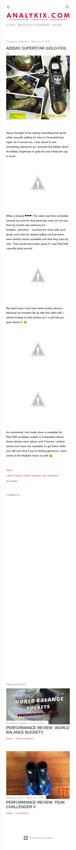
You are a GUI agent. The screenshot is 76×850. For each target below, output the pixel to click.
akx (44, 475)
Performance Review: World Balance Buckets (37, 730)
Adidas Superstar (32, 475)
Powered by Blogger (41, 837)
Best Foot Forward (34, 25)
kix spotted (12, 481)
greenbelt (52, 475)
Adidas (18, 475)
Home (11, 25)
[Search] (67, 6)
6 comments (22, 813)
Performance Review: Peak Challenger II (35, 804)
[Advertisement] (38, 635)
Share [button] (9, 470)
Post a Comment (24, 738)
